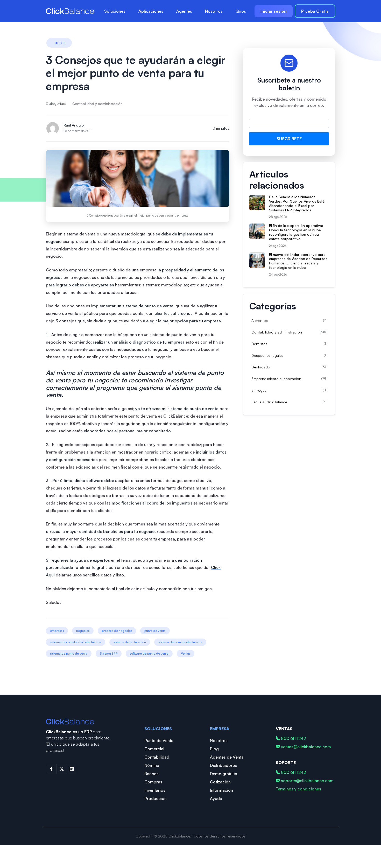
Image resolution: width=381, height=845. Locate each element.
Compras (153, 781)
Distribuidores (223, 765)
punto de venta (155, 631)
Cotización (220, 781)
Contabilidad (156, 757)
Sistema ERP (108, 653)
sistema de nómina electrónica (180, 642)
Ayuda (216, 798)
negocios (82, 631)
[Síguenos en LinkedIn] (72, 769)
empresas (57, 631)
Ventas (185, 653)
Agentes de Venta (227, 757)
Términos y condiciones (298, 788)
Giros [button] (241, 11)
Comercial (154, 748)
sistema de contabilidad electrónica (75, 642)
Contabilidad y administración (97, 103)
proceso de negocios (117, 631)
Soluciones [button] (114, 11)
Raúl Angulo (74, 125)
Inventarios (154, 790)
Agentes (184, 11)
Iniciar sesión (273, 11)
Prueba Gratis (315, 11)
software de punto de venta (149, 653)
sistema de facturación (130, 642)
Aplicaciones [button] (150, 11)
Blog (214, 748)
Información (221, 790)
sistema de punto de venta (68, 653)
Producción (155, 798)
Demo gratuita (223, 773)
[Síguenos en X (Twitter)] (61, 769)
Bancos (151, 773)
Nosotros (214, 11)
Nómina (151, 765)
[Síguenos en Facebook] (51, 769)
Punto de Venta (158, 740)
